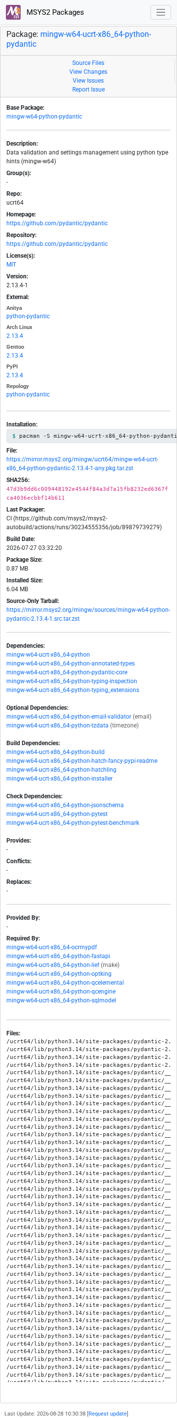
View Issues (88, 80)
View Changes (88, 71)
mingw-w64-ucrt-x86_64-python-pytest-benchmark (72, 822)
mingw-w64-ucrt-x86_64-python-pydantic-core (66, 672)
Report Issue (88, 89)
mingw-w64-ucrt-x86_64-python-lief (52, 965)
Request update (107, 1414)
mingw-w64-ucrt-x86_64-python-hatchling (61, 769)
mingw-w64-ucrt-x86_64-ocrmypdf (51, 947)
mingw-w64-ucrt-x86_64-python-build (55, 752)
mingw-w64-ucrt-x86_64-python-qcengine (61, 991)
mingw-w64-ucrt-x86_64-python (48, 654)
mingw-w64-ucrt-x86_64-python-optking (59, 973)
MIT (11, 264)
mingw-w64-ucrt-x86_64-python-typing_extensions (72, 690)
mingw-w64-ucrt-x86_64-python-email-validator (68, 716)
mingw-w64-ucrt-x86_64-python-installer (59, 778)
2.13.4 (14, 335)
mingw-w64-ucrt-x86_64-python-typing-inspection (71, 681)
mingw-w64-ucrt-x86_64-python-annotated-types (70, 663)
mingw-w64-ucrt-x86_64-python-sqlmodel (61, 1000)
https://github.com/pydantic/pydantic (57, 223)
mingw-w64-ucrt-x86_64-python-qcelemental (65, 982)
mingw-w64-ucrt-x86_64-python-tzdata (57, 725)
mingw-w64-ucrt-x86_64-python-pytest (57, 814)
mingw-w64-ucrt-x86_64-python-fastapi (58, 956)
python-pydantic (28, 316)
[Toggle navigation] (161, 12)
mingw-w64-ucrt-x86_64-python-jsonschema (65, 805)
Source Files (88, 63)
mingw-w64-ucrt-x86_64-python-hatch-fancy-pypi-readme (81, 760)
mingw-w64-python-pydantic (44, 116)
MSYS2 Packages (54, 12)
